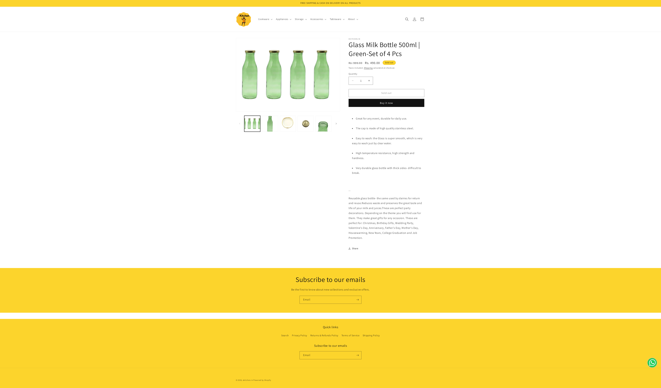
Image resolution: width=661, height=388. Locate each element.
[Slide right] (336, 123)
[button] (265, 19)
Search (285, 335)
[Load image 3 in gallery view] (288, 124)
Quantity (353, 73)
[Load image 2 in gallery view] (270, 124)
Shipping (368, 68)
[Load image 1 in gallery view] (252, 124)
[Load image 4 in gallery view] (306, 124)
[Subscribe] (357, 300)
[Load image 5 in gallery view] (324, 124)
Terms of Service (351, 335)
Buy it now (386, 103)
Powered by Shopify (262, 380)
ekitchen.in (248, 380)
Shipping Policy (371, 335)
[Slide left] (239, 123)
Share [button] (355, 248)
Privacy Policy (299, 335)
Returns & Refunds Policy (324, 335)
